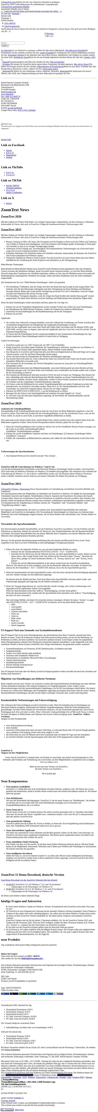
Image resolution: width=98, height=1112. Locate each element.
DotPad (9, 157)
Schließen (18, 1098)
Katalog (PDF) (78, 1077)
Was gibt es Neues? (81, 64)
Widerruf (31, 1077)
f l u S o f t (10, 175)
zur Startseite (6, 50)
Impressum (64, 71)
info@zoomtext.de (12, 26)
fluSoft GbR (6, 140)
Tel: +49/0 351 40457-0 (10, 96)
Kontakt (62, 1077)
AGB (24, 1077)
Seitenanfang (6, 1077)
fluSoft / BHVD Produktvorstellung (13, 187)
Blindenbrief (11, 155)
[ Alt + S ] (49, 36)
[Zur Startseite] (8, 2)
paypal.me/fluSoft (15, 108)
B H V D (10, 153)
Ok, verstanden (7, 1110)
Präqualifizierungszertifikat (18, 1082)
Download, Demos (15, 55)
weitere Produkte (46, 53)
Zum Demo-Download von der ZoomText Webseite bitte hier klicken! (29, 880)
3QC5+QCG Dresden (27, 110)
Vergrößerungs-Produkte (75, 50)
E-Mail (60, 994)
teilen (7, 994)
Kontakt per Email (21, 57)
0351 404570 (10, 23)
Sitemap (88, 1077)
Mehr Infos (19, 1110)
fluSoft (9, 150)
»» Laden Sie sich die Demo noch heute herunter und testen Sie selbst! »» (31, 11)
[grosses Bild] (15, 489)
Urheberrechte (52, 1077)
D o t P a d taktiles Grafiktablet (14, 191)
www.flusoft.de (7, 94)
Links (69, 1077)
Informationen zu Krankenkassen (50, 66)
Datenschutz (41, 1077)
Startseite (15, 14)
